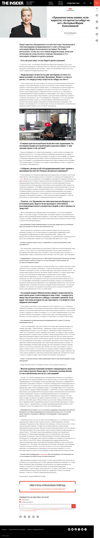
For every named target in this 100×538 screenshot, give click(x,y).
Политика (70, 10)
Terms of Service (33, 510)
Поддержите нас (73, 3)
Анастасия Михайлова (70, 33)
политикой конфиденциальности (53, 509)
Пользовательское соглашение (17, 529)
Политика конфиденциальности (35, 529)
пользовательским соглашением (38, 509)
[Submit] (73, 506)
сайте (21, 179)
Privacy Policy (26, 510)
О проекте (4, 529)
